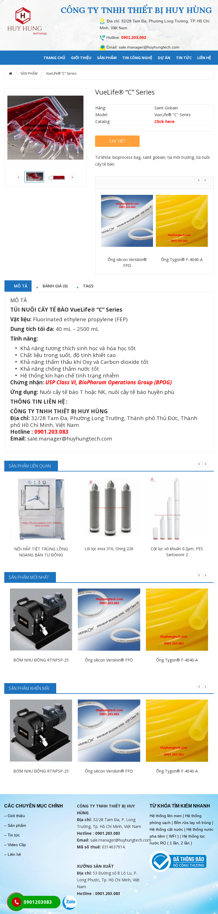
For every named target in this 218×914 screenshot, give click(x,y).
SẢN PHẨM (107, 57)
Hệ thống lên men (166, 815)
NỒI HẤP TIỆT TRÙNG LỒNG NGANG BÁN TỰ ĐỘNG (41, 552)
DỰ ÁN (164, 57)
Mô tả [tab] (20, 285)
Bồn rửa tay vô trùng (192, 822)
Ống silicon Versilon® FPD (127, 262)
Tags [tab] (88, 285)
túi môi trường (180, 157)
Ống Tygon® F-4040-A (182, 259)
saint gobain (154, 157)
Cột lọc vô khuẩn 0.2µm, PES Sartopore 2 (177, 551)
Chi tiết (117, 141)
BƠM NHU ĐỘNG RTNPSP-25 (41, 660)
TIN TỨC (184, 57)
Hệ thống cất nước (166, 829)
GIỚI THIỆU (81, 57)
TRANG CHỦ (54, 57)
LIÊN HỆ (204, 57)
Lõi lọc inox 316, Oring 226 (109, 548)
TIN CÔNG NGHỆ (137, 57)
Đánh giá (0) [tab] (55, 285)
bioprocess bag (126, 157)
